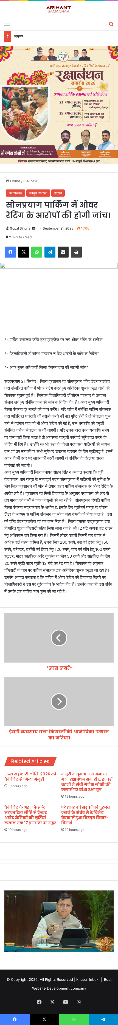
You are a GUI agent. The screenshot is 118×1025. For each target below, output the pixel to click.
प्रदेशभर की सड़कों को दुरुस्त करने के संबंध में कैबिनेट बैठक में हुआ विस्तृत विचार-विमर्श (85, 815)
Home (14, 181)
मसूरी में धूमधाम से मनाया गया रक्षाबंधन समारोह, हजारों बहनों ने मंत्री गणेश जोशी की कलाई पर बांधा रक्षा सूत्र (87, 781)
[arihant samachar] (59, 9)
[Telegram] (49, 252)
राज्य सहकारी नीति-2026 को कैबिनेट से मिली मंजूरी (30, 776)
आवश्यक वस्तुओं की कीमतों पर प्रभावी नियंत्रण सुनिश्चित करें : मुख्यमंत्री (59, 36)
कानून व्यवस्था (38, 193)
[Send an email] (33, 228)
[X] (23, 252)
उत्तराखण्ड (30, 181)
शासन (58, 193)
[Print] (76, 252)
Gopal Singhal (20, 228)
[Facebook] (10, 252)
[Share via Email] (63, 252)
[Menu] (7, 23)
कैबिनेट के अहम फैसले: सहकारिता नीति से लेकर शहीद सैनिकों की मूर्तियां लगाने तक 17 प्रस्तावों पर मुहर (30, 815)
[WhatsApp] (36, 252)
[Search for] (111, 23)
